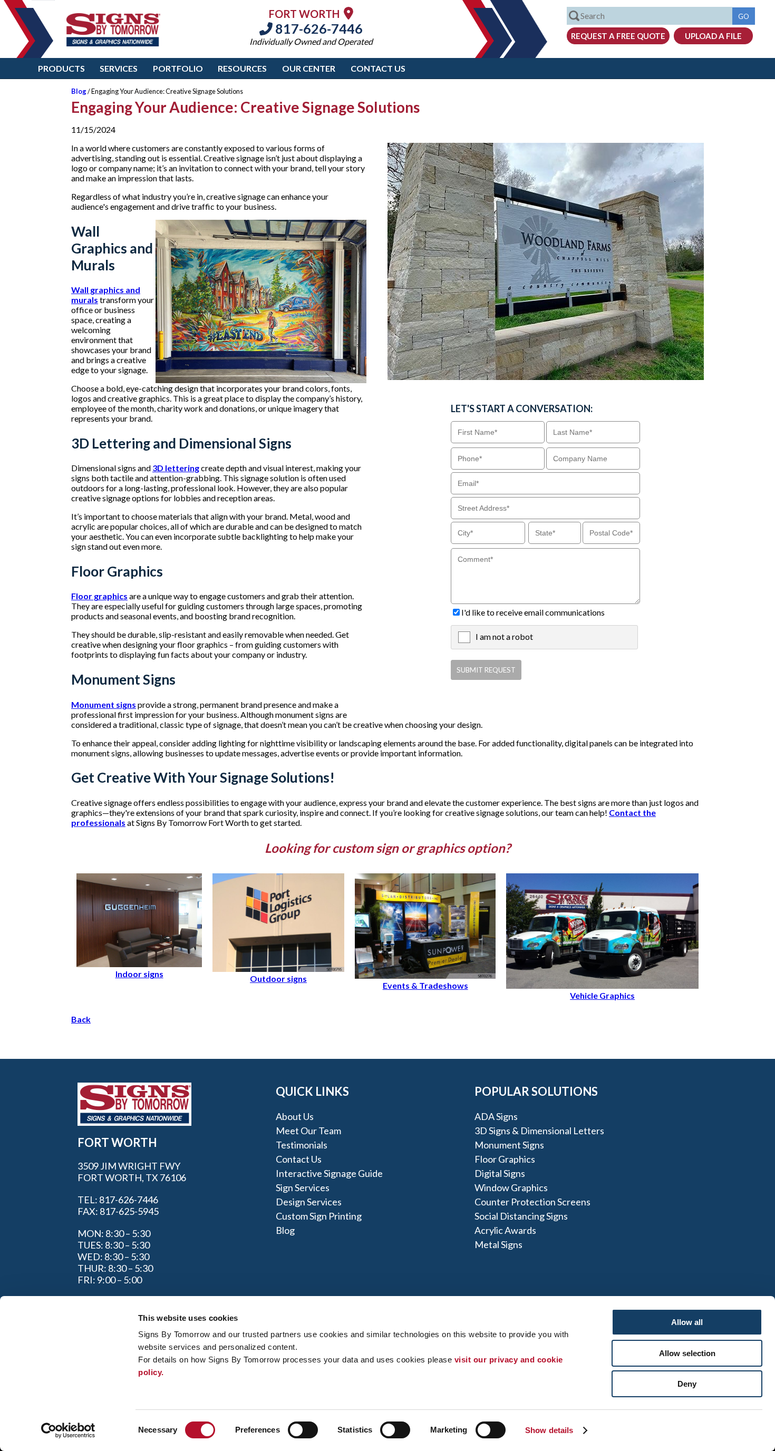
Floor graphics (99, 596)
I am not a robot (504, 636)
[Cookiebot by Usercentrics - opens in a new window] (68, 1430)
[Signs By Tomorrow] (113, 43)
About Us (295, 1116)
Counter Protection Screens (532, 1201)
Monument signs (103, 704)
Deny (686, 1383)
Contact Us (378, 68)
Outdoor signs (278, 978)
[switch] (303, 1429)
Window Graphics (511, 1187)
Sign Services (303, 1187)
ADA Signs (496, 1116)
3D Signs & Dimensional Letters (539, 1130)
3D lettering (175, 468)
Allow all (687, 1322)
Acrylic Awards (505, 1230)
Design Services (309, 1201)
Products (61, 68)
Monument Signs (509, 1145)
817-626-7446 (318, 28)
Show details (549, 1430)
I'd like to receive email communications (533, 612)
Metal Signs (498, 1244)
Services (119, 68)
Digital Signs (499, 1173)
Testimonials (301, 1145)
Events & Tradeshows (425, 985)
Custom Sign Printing (319, 1216)
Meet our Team (308, 1130)
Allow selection (687, 1353)
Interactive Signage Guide (329, 1173)
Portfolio (178, 68)
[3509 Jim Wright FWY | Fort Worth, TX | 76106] (348, 13)
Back (81, 1019)
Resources (242, 68)
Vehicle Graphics (602, 995)
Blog (78, 91)
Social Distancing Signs (521, 1216)
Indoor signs (139, 974)
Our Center (308, 68)
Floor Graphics (504, 1159)
